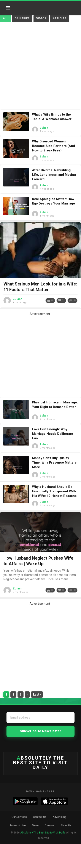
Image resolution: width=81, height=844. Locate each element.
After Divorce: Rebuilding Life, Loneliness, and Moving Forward (54, 174)
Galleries (22, 18)
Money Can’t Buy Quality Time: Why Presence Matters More (54, 462)
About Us (66, 825)
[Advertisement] (40, 67)
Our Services (19, 816)
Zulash (44, 127)
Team (35, 825)
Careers (49, 825)
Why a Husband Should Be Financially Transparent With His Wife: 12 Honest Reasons (54, 491)
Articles (59, 18)
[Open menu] (8, 8)
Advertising (59, 816)
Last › (37, 694)
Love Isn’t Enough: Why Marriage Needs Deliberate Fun (52, 433)
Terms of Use (18, 825)
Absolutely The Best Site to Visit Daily (32, 6)
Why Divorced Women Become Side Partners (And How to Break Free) (53, 145)
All (5, 18)
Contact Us (39, 816)
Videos (41, 18)
